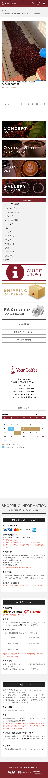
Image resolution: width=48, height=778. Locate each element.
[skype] (44, 104)
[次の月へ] (43, 414)
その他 (6, 260)
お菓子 (6, 248)
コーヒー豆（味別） (12, 220)
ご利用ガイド (21, 625)
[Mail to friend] (37, 104)
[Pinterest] (28, 104)
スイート (9, 228)
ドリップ (7, 240)
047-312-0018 (27, 388)
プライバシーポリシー (24, 332)
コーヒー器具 (9, 252)
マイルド (9, 224)
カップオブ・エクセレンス (16, 208)
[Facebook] (25, 104)
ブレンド (9, 216)
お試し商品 (8, 256)
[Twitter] (21, 104)
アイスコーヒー (10, 236)
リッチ (8, 232)
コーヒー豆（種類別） (12, 204)
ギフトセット (9, 244)
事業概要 (25, 324)
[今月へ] (37, 414)
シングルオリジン (13, 212)
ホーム (4, 11)
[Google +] (32, 104)
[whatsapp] (41, 104)
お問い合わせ (25, 340)
